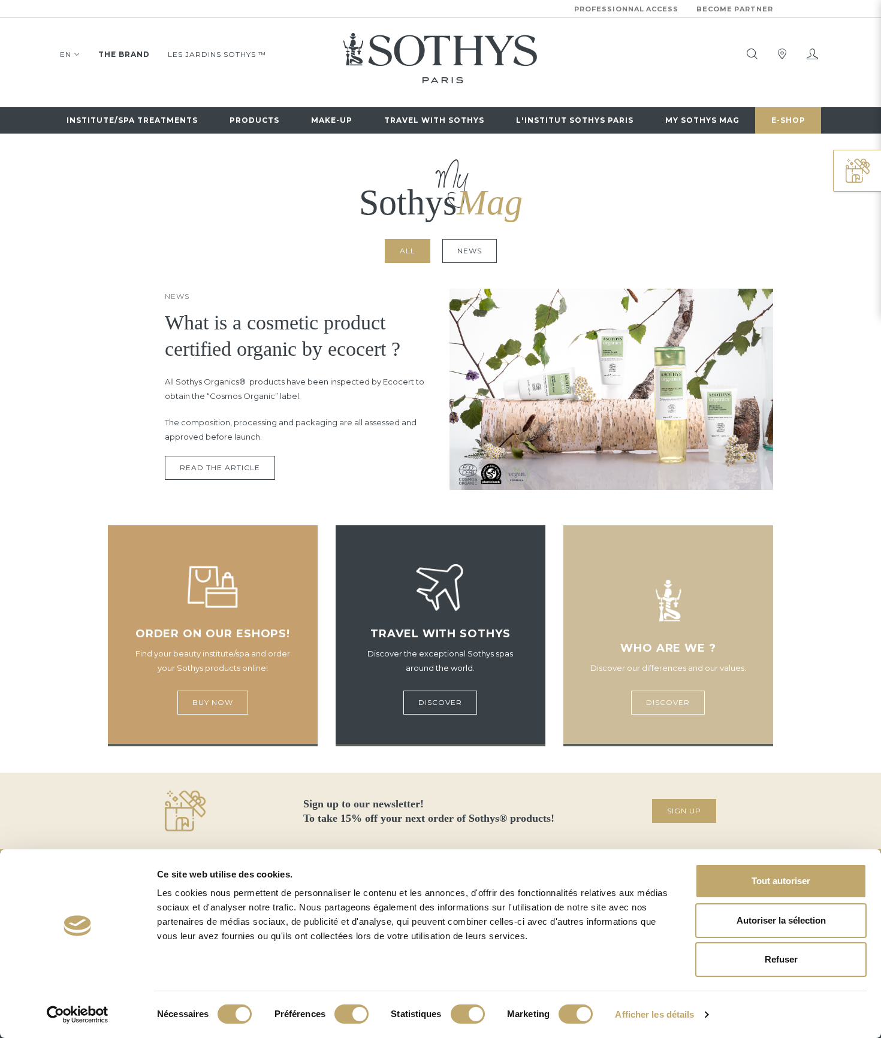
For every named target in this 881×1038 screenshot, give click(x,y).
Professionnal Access (626, 9)
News (469, 250)
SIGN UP (684, 810)
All (407, 250)
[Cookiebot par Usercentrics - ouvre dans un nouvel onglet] (77, 1015)
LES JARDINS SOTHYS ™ (217, 54)
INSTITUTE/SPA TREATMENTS (132, 120)
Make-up (331, 120)
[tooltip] (752, 54)
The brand (124, 54)
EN (65, 54)
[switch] (351, 1014)
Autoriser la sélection (781, 920)
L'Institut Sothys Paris (574, 120)
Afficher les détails (654, 1014)
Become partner (734, 9)
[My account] (812, 54)
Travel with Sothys (434, 120)
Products (254, 120)
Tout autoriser (781, 881)
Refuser (781, 959)
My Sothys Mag (702, 120)
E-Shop (788, 120)
